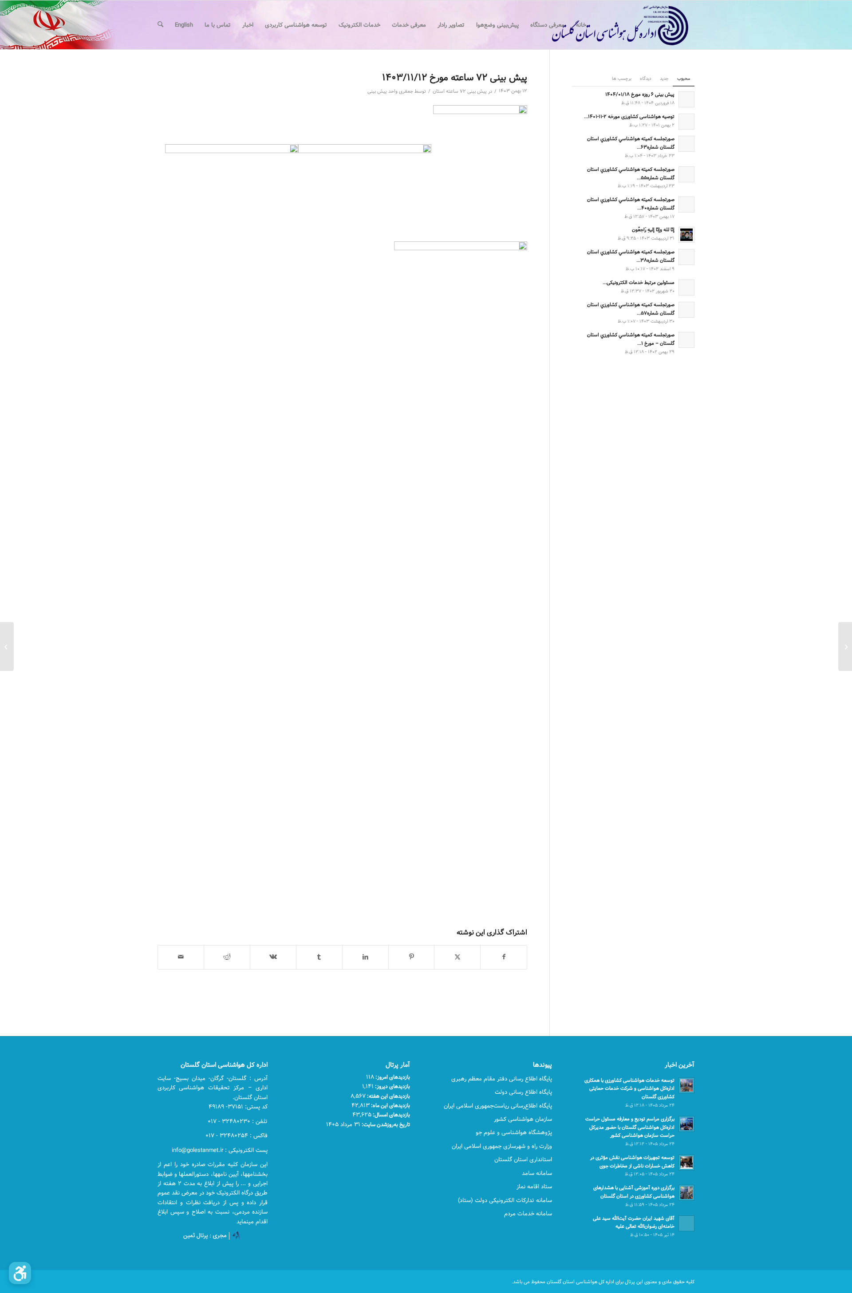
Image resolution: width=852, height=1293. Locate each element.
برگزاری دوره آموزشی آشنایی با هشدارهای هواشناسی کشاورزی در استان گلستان (633, 1191)
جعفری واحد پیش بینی (390, 91)
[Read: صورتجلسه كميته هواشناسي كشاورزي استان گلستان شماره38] (686, 257)
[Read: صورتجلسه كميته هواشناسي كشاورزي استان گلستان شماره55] (686, 174)
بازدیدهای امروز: (392, 1076)
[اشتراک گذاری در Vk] (273, 957)
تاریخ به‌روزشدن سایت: (385, 1124)
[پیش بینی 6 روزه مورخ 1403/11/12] (845, 646)
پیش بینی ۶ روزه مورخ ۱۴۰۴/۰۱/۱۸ (639, 94)
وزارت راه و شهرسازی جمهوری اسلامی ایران (502, 1146)
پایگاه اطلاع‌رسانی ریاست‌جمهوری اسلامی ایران (498, 1106)
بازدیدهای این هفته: (388, 1096)
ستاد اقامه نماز (534, 1186)
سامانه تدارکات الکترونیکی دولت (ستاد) (505, 1200)
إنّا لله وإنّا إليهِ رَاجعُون (653, 229)
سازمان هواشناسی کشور (523, 1119)
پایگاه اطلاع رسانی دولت (523, 1092)
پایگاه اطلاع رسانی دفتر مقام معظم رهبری (501, 1079)
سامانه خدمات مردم (528, 1213)
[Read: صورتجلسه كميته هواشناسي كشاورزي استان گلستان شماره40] (686, 205)
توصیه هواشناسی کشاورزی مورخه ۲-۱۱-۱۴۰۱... (629, 116)
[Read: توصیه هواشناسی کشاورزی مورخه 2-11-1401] (686, 122)
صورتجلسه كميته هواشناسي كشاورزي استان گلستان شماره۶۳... (630, 142)
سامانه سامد (537, 1173)
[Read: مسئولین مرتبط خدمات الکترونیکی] (686, 288)
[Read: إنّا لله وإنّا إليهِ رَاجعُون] (686, 235)
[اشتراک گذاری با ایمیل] (181, 957)
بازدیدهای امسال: (390, 1114)
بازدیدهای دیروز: (392, 1086)
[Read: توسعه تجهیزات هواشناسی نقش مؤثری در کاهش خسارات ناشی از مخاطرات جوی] (686, 1163)
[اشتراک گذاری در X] (457, 957)
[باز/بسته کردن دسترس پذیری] (20, 1273)
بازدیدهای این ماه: (390, 1105)
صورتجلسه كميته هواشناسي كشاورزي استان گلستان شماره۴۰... (630, 203)
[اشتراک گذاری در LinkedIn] (365, 957)
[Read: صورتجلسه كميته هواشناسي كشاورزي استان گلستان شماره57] (686, 310)
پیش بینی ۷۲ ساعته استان (460, 91)
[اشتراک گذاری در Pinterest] (411, 957)
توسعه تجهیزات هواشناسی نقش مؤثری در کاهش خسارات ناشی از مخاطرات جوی (632, 1161)
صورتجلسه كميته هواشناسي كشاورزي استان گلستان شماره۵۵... (630, 173)
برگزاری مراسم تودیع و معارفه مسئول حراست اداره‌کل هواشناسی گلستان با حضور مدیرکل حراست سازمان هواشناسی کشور (629, 1127)
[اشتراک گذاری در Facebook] (504, 957)
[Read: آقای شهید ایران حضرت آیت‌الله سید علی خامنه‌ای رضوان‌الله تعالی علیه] (686, 1223)
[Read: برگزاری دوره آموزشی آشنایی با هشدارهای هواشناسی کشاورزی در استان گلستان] (686, 1193)
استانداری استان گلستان (523, 1159)
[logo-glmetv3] (606, 24)
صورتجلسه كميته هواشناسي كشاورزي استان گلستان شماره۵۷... (630, 308)
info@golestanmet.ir (197, 1150)
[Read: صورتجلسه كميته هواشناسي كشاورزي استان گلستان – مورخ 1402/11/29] (686, 340)
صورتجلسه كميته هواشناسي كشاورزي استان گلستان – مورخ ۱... (630, 339)
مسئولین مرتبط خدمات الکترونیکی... (638, 282)
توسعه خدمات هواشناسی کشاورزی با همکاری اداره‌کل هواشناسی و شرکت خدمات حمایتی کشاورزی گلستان (629, 1088)
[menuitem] (581, 24)
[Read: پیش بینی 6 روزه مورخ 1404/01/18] (686, 99)
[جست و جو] (160, 24)
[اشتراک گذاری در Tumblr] (319, 957)
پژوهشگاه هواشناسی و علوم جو (514, 1132)
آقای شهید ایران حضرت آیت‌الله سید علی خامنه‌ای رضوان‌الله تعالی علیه (633, 1222)
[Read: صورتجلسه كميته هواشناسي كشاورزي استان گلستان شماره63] (686, 144)
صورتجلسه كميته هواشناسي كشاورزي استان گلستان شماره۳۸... (630, 256)
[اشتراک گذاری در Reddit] (227, 957)
